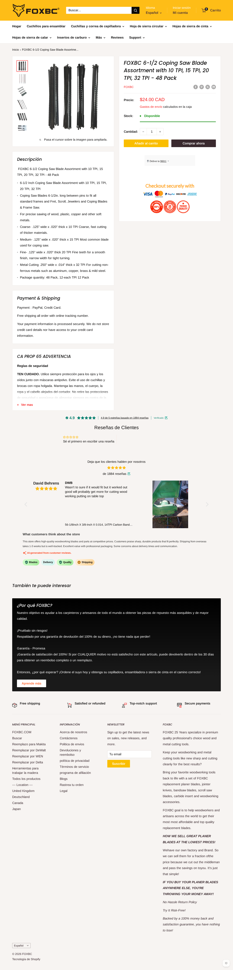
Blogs (64, 779)
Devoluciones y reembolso (70, 752)
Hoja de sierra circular (146, 26)
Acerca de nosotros (73, 732)
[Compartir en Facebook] (195, 87)
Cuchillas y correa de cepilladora (96, 26)
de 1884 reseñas (114, 473)
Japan (16, 809)
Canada (17, 803)
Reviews (117, 37)
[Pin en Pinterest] (201, 87)
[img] (116, 468)
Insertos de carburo (72, 37)
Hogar (16, 26)
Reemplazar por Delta (27, 762)
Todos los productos (26, 779)
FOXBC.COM (21, 732)
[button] (26, 504)
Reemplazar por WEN (27, 756)
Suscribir (118, 763)
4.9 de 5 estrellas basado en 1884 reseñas (125, 417)
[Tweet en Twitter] (207, 87)
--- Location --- (22, 785)
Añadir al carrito (146, 143)
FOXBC (129, 87)
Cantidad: (131, 131)
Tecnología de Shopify (26, 959)
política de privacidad (74, 760)
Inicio (15, 49)
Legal (63, 791)
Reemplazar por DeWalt (29, 750)
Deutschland (21, 797)
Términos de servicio (74, 766)
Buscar (17, 738)
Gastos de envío (151, 106)
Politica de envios (72, 744)
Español (18, 945)
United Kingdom (23, 791)
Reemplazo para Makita (29, 744)
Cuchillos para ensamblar (46, 26)
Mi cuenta (180, 12)
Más (99, 37)
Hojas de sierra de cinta (190, 26)
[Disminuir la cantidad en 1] (143, 131)
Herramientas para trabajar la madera (25, 770)
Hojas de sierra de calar (30, 37)
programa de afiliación (75, 772)
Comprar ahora (194, 143)
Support (135, 37)
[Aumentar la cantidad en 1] (160, 131)
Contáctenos (69, 738)
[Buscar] (135, 10)
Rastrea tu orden (72, 785)
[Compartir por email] (213, 87)
